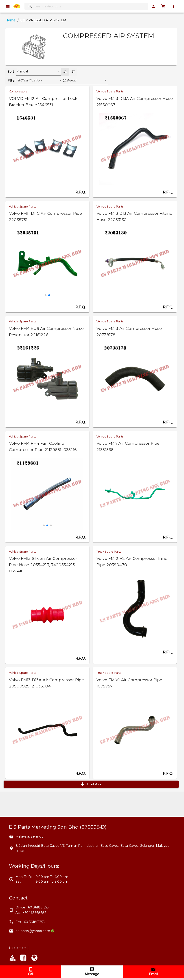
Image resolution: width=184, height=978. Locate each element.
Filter (12, 81)
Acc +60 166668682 (30, 913)
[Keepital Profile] (12, 958)
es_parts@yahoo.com (32, 931)
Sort (11, 72)
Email (153, 974)
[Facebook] (23, 958)
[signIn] (153, 6)
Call (30, 974)
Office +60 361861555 (31, 907)
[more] (174, 6)
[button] (41, 80)
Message (92, 974)
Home (10, 20)
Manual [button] (22, 71)
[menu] (8, 6)
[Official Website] (34, 958)
